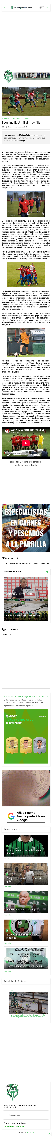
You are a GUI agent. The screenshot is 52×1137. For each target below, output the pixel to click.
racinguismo (16, 118)
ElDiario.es (14, 991)
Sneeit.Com (30, 1132)
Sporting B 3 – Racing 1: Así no (19, 594)
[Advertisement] (26, 40)
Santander (26, 118)
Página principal (14, 1115)
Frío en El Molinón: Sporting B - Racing (23, 615)
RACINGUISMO (6, 118)
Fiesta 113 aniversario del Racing (24, 966)
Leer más (7, 858)
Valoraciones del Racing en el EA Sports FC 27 (26, 696)
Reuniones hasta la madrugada (22, 909)
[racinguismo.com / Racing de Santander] (21, 8)
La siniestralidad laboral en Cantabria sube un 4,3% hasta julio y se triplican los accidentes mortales (28, 1016)
